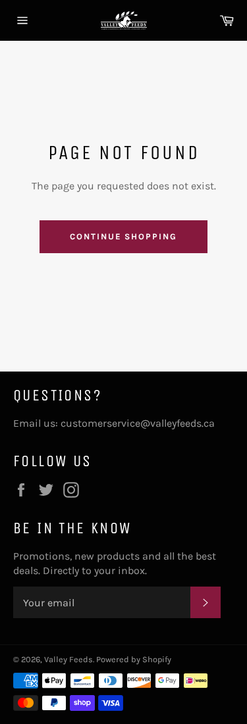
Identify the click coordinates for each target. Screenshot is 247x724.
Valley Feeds (68, 659)
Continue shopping (123, 236)
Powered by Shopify (133, 659)
